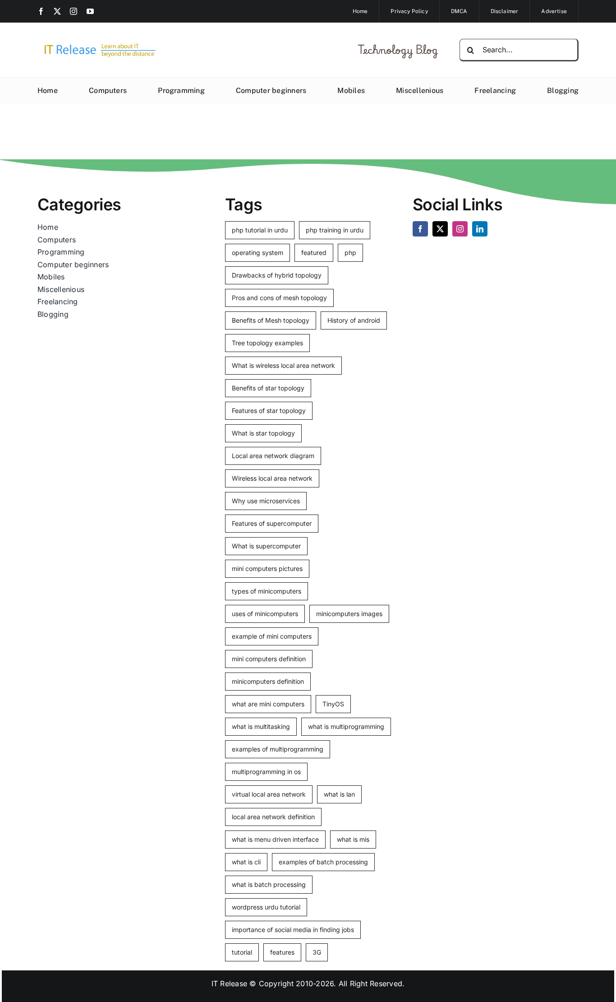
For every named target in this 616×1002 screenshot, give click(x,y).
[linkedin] (479, 229)
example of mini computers (272, 636)
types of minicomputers (266, 591)
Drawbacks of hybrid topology (277, 275)
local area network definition (273, 817)
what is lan (339, 794)
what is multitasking (261, 726)
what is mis (353, 839)
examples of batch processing (323, 862)
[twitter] (57, 11)
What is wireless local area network (283, 365)
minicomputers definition (268, 681)
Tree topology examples (267, 343)
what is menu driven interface (275, 839)
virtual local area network (269, 794)
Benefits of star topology (268, 388)
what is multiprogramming (346, 726)
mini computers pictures (267, 568)
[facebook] (41, 11)
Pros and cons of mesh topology (279, 298)
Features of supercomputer (272, 523)
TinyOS (333, 704)
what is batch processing (269, 884)
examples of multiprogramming (277, 749)
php (350, 252)
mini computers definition (269, 659)
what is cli (246, 862)
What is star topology (263, 433)
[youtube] (90, 11)
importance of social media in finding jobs (293, 929)
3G (317, 952)
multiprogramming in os (266, 771)
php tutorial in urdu (260, 230)
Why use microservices (266, 501)
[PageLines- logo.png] (96, 44)
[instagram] (73, 11)
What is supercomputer (266, 546)
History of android (353, 320)
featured (313, 252)
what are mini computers (268, 704)
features (282, 952)
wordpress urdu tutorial (266, 907)
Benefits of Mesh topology (270, 320)
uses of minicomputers (265, 613)
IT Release (229, 983)
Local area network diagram (273, 455)
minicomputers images (349, 613)
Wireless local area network (272, 478)
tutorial (242, 952)
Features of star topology (269, 410)
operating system (257, 252)
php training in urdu (334, 230)
